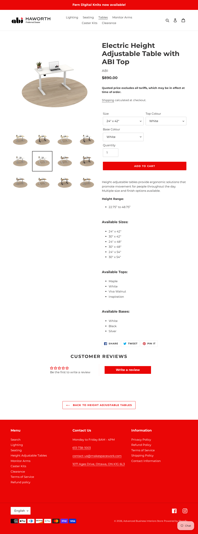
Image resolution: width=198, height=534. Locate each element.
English (19, 511)
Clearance (18, 471)
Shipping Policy (142, 455)
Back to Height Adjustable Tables (102, 405)
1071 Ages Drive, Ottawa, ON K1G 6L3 (99, 464)
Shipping (108, 100)
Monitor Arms (20, 461)
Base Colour (111, 129)
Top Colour (153, 113)
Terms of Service (22, 477)
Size (106, 113)
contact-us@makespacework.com (97, 456)
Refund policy (20, 482)
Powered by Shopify (175, 520)
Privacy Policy (141, 439)
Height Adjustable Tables (29, 455)
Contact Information (146, 461)
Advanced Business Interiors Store (143, 520)
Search (15, 439)
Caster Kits (18, 466)
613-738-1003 (82, 448)
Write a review (128, 370)
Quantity (109, 145)
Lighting (17, 445)
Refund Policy (141, 445)
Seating (16, 450)
